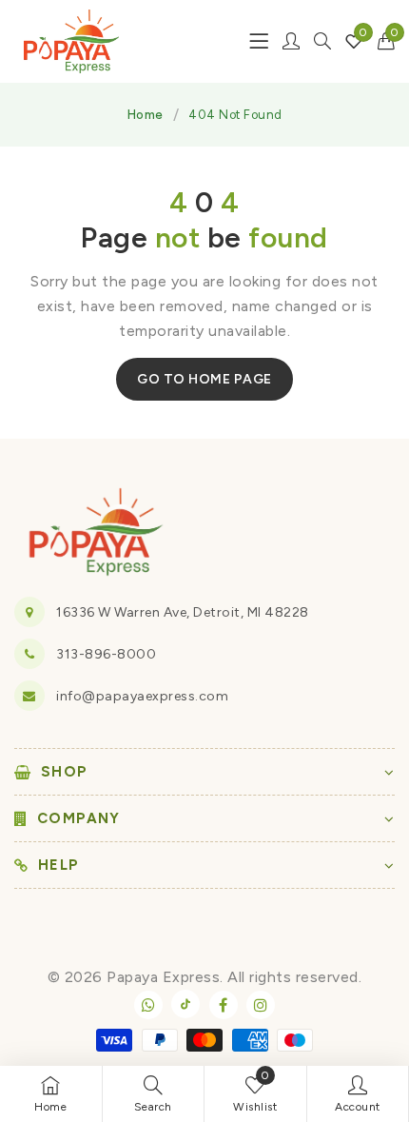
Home (145, 115)
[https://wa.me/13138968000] (148, 1005)
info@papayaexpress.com (142, 696)
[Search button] (322, 40)
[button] (387, 40)
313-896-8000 (106, 654)
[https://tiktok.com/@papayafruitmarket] (185, 1004)
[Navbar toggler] (258, 40)
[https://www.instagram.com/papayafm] (260, 1005)
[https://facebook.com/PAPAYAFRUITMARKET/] (223, 1005)
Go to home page (204, 379)
